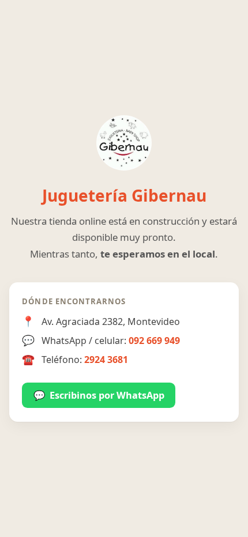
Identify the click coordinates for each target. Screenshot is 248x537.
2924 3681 (106, 359)
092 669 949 (154, 340)
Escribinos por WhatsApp (98, 395)
